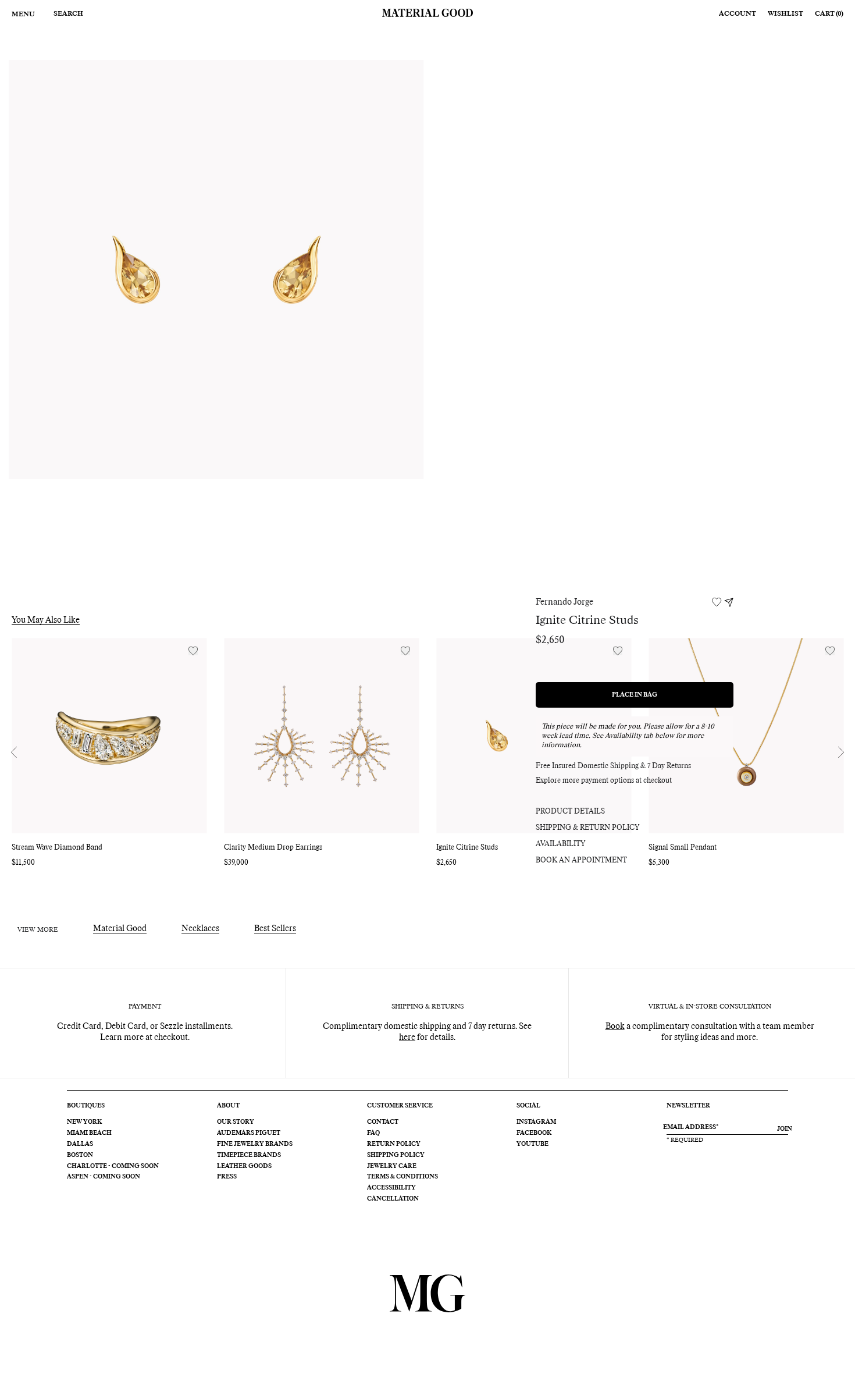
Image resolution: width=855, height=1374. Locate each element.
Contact (382, 1122)
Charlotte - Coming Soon (113, 1166)
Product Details (570, 811)
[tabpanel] (216, 269)
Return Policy (394, 1144)
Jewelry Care (391, 1166)
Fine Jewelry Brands (255, 1144)
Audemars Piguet (248, 1133)
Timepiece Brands (249, 1155)
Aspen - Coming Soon (103, 1177)
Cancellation (393, 1199)
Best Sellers (275, 929)
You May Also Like (46, 620)
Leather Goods (244, 1166)
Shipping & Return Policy (587, 828)
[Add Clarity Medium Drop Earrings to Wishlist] (405, 651)
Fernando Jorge (564, 602)
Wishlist (785, 13)
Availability (560, 844)
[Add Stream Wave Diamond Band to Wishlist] (193, 651)
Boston (80, 1155)
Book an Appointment (581, 860)
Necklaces (200, 929)
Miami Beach (89, 1133)
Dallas (80, 1144)
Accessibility (391, 1188)
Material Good (120, 929)
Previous (14, 752)
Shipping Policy (396, 1155)
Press (227, 1177)
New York (84, 1122)
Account (737, 13)
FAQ (373, 1133)
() (829, 13)
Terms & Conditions (402, 1177)
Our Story (235, 1122)
